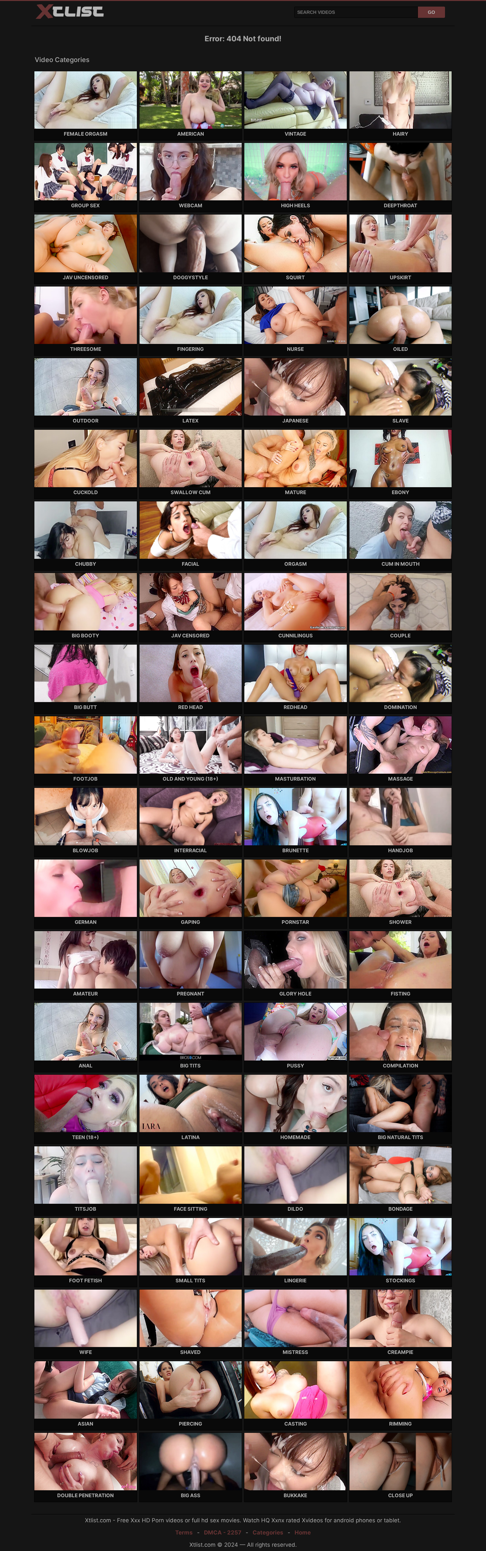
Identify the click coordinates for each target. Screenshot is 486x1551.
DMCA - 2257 (222, 1532)
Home (303, 1532)
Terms (184, 1532)
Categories (268, 1532)
